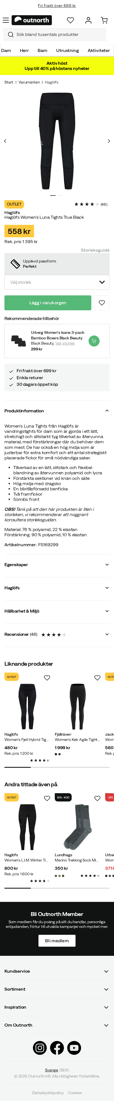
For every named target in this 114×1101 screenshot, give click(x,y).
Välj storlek (65, 343)
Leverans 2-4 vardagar (57, 11)
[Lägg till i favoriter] (102, 302)
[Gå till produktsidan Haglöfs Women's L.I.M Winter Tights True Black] (27, 827)
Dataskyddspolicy (47, 1092)
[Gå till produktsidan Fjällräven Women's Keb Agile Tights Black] (78, 707)
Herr (24, 50)
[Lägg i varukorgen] (94, 341)
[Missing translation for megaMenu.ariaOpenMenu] (6, 20)
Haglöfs (51, 82)
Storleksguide (95, 250)
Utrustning (67, 50)
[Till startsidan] (32, 20)
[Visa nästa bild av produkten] (108, 141)
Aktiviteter (99, 50)
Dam (6, 50)
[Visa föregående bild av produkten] (5, 141)
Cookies (75, 1092)
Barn (42, 50)
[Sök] (8, 34)
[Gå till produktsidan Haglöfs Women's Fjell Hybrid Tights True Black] (27, 707)
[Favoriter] (70, 20)
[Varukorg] (104, 20)
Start (8, 82)
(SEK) (57, 1070)
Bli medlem (57, 940)
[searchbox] (60, 34)
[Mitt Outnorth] (88, 20)
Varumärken (29, 82)
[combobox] (54, 34)
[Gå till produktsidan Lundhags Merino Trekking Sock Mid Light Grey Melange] (78, 827)
